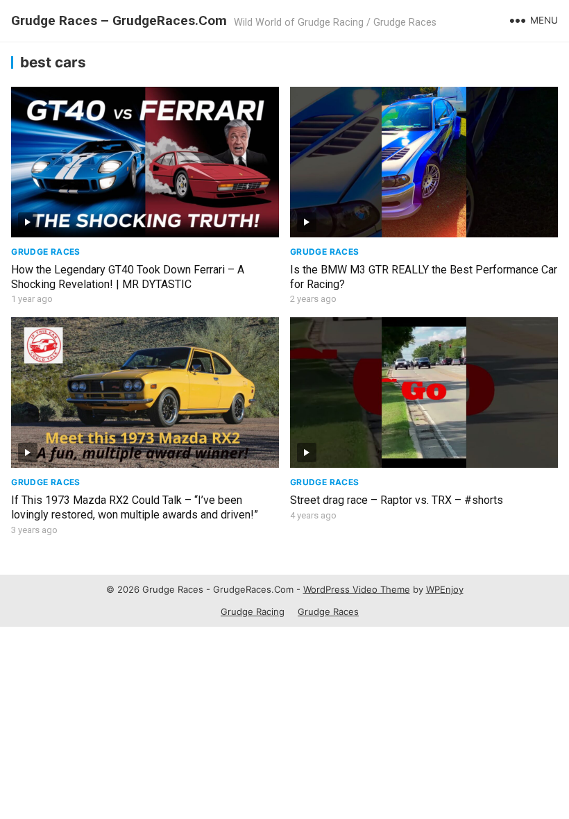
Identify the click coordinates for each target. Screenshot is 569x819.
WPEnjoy (445, 589)
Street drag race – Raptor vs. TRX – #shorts (396, 500)
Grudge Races (45, 251)
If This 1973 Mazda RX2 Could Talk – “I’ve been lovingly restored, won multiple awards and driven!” (134, 507)
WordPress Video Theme (356, 589)
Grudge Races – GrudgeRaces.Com (119, 20)
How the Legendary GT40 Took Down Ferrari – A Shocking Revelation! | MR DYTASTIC (127, 277)
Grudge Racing (252, 611)
